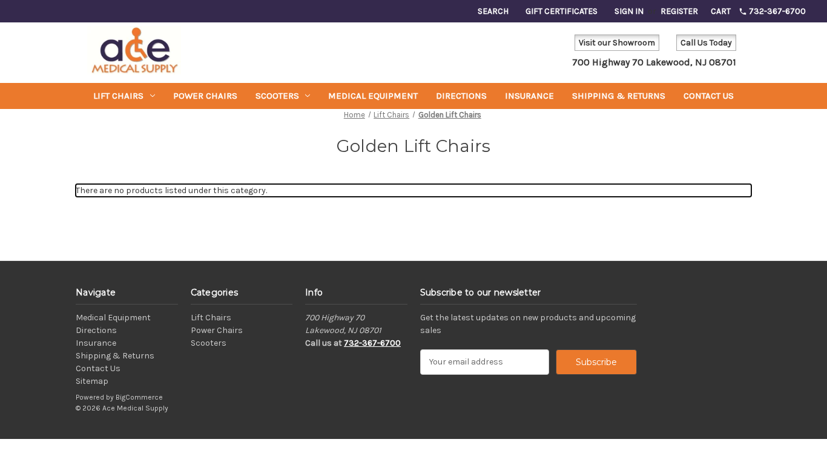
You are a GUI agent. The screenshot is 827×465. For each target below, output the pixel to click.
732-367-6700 (372, 343)
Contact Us (709, 95)
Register (679, 11)
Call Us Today (706, 43)
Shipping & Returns (618, 95)
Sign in (629, 11)
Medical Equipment (373, 95)
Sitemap (92, 381)
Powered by (96, 397)
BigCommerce (139, 397)
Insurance (529, 95)
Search (493, 11)
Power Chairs (205, 95)
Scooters (277, 95)
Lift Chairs (118, 95)
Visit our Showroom (617, 43)
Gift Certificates (562, 11)
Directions (461, 95)
